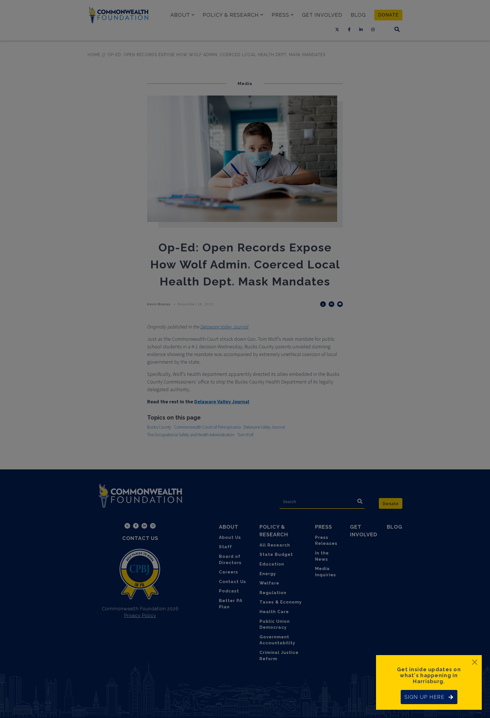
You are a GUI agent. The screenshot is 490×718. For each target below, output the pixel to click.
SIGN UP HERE (424, 697)
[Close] (475, 662)
